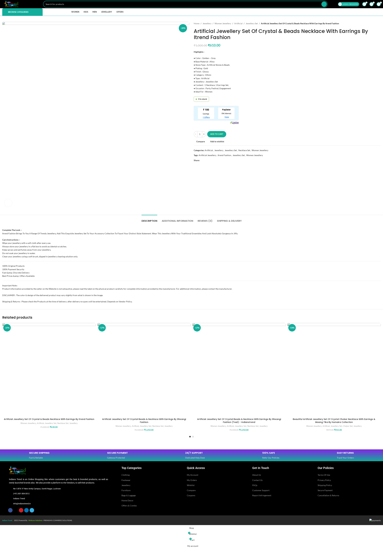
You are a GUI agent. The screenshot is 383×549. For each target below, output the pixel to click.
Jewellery (207, 23)
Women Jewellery (223, 23)
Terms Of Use (324, 475)
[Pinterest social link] (208, 160)
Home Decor (127, 500)
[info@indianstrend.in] (10, 503)
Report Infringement (261, 495)
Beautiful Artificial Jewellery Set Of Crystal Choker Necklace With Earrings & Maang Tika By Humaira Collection (334, 421)
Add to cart (216, 134)
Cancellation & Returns (328, 495)
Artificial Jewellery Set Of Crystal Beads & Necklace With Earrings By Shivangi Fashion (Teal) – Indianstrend (239, 421)
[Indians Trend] (10, 498)
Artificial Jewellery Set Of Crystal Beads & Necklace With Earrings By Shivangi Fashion (144, 421)
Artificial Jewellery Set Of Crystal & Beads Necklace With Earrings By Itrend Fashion (49, 419)
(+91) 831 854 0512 (21, 493)
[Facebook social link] (201, 160)
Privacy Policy (324, 480)
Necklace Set (244, 150)
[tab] (149, 219)
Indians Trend (19, 498)
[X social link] (205, 160)
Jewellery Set (252, 23)
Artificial (238, 23)
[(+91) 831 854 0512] (10, 493)
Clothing (125, 475)
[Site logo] (11, 4)
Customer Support (260, 490)
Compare (191, 490)
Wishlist (190, 485)
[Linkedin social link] (211, 160)
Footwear (125, 480)
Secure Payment (325, 490)
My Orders (192, 480)
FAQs (254, 485)
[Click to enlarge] (8, 203)
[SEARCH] (324, 4)
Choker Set (348, 426)
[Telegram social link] (215, 160)
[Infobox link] (39, 455)
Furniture (125, 490)
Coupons (191, 495)
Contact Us (257, 480)
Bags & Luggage (128, 495)
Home (196, 23)
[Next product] (379, 23)
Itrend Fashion (224, 155)
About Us (256, 475)
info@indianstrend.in (22, 503)
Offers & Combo (129, 505)
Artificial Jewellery (207, 155)
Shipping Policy (325, 485)
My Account (192, 475)
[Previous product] (373, 23)
